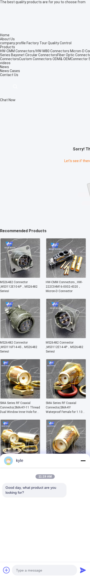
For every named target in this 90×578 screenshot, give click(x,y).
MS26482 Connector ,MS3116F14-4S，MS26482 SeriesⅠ (18, 347)
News (4, 71)
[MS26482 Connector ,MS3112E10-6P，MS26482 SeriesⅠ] (20, 276)
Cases (15, 71)
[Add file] (6, 570)
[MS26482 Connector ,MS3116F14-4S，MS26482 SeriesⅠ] (20, 337)
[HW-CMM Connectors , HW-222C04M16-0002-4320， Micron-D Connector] (66, 276)
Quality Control (60, 43)
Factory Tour (36, 43)
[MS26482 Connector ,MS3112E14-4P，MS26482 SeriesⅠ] (66, 337)
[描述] (15, 86)
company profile (13, 43)
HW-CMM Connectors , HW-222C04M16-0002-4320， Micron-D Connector (64, 286)
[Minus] (83, 461)
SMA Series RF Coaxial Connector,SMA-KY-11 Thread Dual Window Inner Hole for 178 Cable (20, 407)
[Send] (83, 570)
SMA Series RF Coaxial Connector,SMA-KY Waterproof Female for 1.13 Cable (64, 407)
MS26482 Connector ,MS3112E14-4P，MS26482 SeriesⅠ (64, 347)
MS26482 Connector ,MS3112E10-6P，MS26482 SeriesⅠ (19, 286)
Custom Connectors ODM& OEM (45, 59)
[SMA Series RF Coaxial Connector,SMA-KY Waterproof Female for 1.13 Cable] (66, 397)
